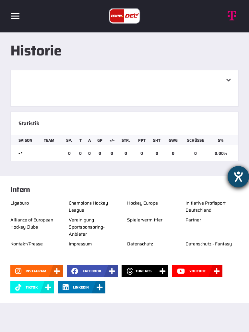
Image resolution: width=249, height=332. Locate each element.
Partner (193, 219)
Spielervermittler (144, 219)
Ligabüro (19, 203)
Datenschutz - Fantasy (208, 243)
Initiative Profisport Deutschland (205, 206)
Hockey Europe (142, 203)
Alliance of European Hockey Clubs (31, 223)
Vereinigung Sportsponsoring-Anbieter (87, 227)
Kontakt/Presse (26, 243)
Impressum (80, 243)
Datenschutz (140, 243)
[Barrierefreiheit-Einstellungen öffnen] (238, 176)
